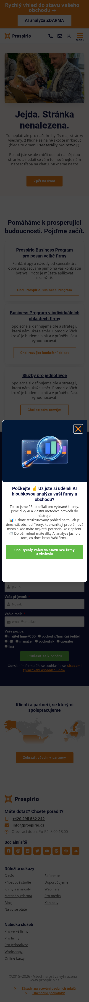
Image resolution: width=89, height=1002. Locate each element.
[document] (44, 501)
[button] (78, 429)
